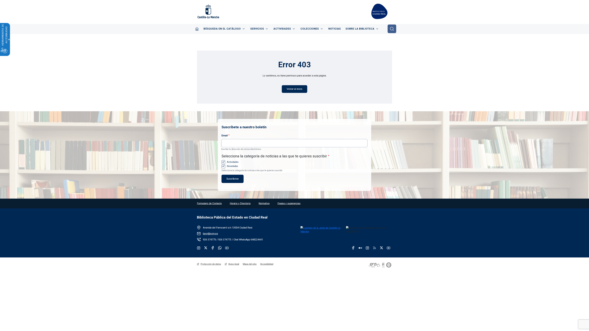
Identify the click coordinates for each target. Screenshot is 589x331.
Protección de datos (211, 264)
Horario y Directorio (240, 203)
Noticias (334, 28)
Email (224, 135)
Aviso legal (233, 264)
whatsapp (219, 247)
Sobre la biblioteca (360, 28)
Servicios (257, 28)
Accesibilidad (266, 264)
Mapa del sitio (250, 264)
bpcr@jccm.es (210, 233)
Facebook (212, 247)
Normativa (264, 203)
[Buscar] (392, 29)
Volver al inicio (294, 89)
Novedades (232, 166)
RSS (374, 247)
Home (197, 29)
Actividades (282, 28)
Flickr (360, 247)
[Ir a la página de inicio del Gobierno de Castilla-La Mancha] (208, 11)
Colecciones (309, 28)
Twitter (205, 247)
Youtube (226, 247)
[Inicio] (379, 11)
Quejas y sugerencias (288, 203)
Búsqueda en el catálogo (222, 28)
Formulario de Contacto (209, 203)
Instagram (198, 247)
